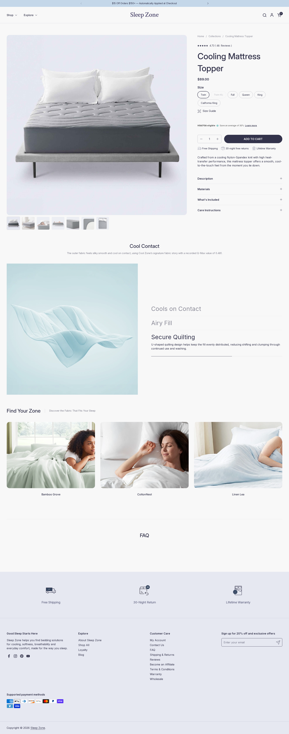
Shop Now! (144, 381)
